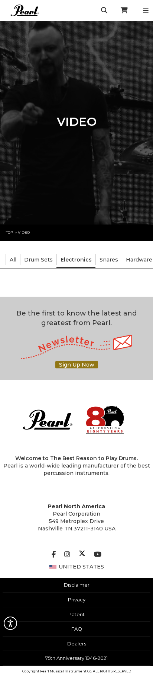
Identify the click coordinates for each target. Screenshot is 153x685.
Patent (76, 614)
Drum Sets (38, 259)
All (13, 259)
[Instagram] (67, 554)
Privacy (76, 600)
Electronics (76, 259)
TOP (9, 232)
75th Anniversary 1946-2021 (76, 658)
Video (24, 232)
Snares (109, 259)
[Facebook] (54, 554)
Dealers (76, 644)
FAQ (76, 629)
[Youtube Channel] (97, 554)
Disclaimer (76, 585)
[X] (82, 554)
